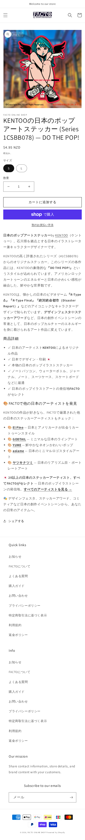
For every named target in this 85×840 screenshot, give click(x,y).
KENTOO (61, 235)
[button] (5, 15)
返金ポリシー (18, 635)
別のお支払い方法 (42, 224)
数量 (6, 178)
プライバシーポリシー (25, 605)
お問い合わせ (18, 596)
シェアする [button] (16, 521)
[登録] (71, 797)
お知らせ (15, 556)
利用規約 (15, 625)
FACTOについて (19, 566)
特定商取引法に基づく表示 (28, 615)
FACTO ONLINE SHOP (36, 832)
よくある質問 (18, 576)
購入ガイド (17, 586)
